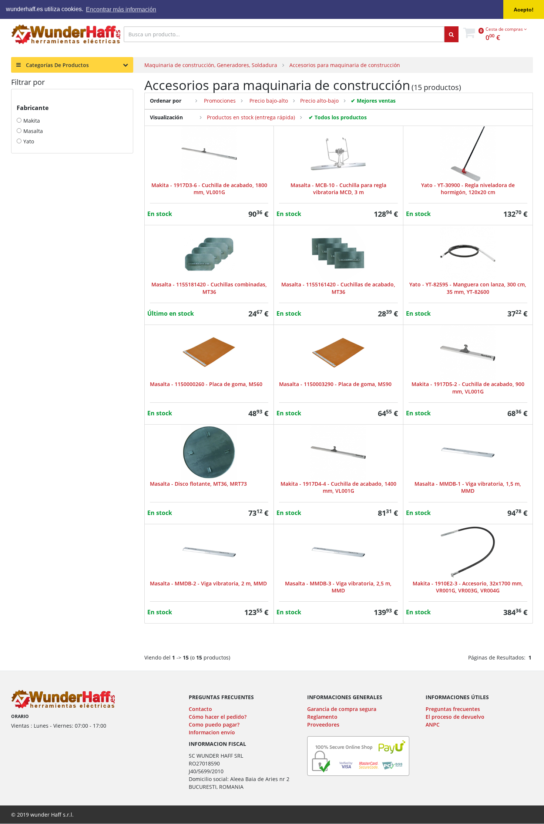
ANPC (433, 724)
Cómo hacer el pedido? (217, 716)
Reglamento (322, 716)
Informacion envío (212, 732)
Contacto (200, 708)
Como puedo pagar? (214, 724)
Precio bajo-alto (268, 100)
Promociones (219, 100)
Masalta (33, 130)
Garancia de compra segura (341, 708)
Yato (28, 141)
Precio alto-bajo (319, 100)
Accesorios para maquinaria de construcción (344, 65)
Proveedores (323, 724)
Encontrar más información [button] (121, 9)
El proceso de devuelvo (455, 716)
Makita (31, 120)
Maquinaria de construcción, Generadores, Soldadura (210, 65)
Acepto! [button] (524, 10)
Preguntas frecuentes (453, 708)
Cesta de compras (505, 29)
